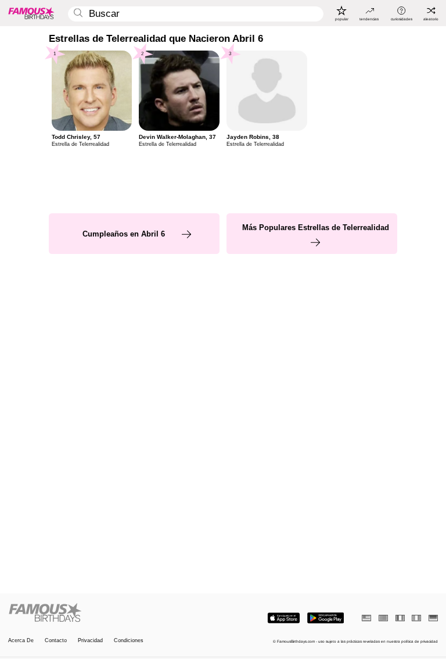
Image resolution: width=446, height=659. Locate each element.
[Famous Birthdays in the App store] (283, 618)
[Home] (114, 613)
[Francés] (400, 618)
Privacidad (90, 640)
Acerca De (21, 640)
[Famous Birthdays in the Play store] (325, 618)
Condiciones (128, 640)
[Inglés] (366, 618)
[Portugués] (383, 618)
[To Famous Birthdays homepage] (31, 13)
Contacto (56, 640)
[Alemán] (433, 618)
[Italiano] (416, 618)
